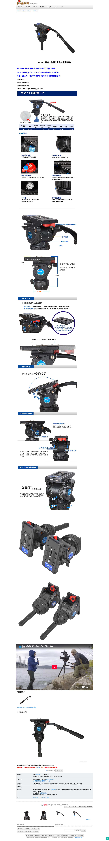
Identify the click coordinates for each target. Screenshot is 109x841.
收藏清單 (45, 835)
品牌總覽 (21, 831)
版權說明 (74, 835)
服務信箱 (78, 837)
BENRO (38, 774)
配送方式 (90, 806)
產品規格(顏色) (43, 793)
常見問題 (80, 835)
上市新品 (28, 829)
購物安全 (66, 835)
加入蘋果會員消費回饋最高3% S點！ (42, 781)
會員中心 (52, 835)
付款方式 (82, 806)
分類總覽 (36, 831)
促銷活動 (21, 829)
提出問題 (54, 789)
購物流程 (38, 835)
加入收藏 (75, 806)
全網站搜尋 (35, 797)
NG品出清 (28, 831)
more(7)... (88, 819)
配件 (18, 10)
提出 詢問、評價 (45, 797)
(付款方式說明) (50, 779)
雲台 (29, 10)
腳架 (23, 10)
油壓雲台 (35, 10)
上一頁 (68, 806)
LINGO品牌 (36, 829)
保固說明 (59, 835)
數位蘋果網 (30, 835)
